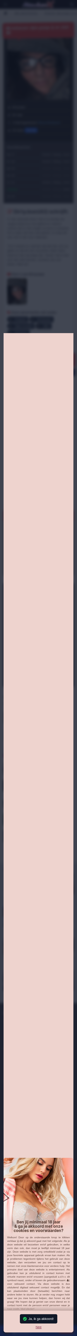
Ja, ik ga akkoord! (41, 1319)
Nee (39, 1327)
